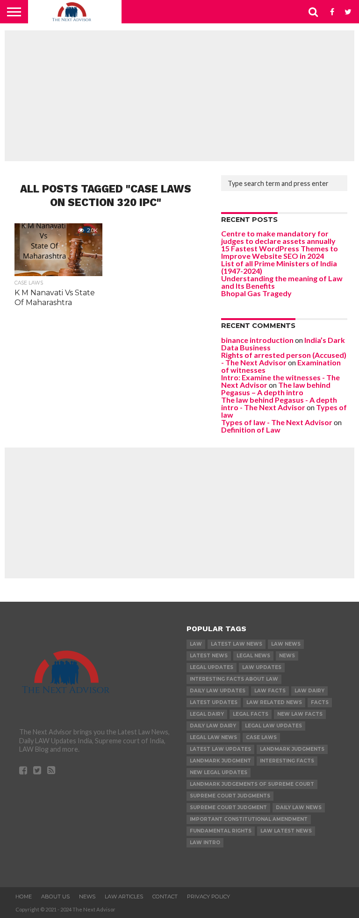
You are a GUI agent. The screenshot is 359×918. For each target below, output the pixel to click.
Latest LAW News (236, 644)
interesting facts (287, 761)
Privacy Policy (208, 896)
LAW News (286, 644)
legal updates (211, 667)
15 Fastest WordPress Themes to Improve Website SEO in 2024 (279, 252)
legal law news (213, 737)
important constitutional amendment (249, 819)
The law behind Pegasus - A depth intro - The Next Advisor (279, 403)
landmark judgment (220, 761)
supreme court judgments (230, 796)
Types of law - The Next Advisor (276, 422)
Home (23, 896)
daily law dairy (213, 726)
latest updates (213, 702)
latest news (209, 656)
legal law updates (273, 726)
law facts (270, 691)
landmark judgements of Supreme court (252, 784)
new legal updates (218, 772)
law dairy (309, 691)
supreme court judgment (228, 807)
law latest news (286, 831)
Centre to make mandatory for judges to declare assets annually (278, 237)
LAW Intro (205, 843)
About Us (55, 896)
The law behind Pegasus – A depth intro (275, 388)
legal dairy (207, 714)
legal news (253, 656)
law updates (261, 667)
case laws (261, 737)
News (287, 656)
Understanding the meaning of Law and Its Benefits (282, 282)
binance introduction (257, 339)
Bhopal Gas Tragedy (256, 293)
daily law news (299, 807)
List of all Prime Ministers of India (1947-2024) (279, 267)
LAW (196, 644)
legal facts (250, 714)
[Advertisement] (179, 95)
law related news (274, 702)
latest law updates (220, 749)
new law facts (300, 714)
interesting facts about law (234, 679)
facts (320, 702)
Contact (165, 896)
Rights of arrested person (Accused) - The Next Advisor (283, 358)
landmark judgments (292, 749)
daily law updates (217, 691)
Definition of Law (250, 429)
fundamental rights (220, 831)
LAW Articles (124, 896)
